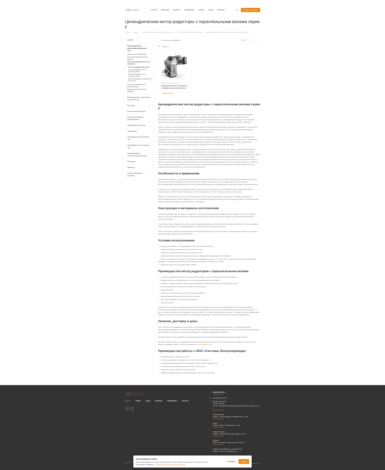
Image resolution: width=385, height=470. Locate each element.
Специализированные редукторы (134, 174)
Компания (158, 401)
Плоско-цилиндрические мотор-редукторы (138, 63)
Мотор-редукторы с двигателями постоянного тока (138, 98)
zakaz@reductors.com (191, 2)
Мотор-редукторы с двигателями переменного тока (137, 48)
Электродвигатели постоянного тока (138, 146)
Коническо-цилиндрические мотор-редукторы (136, 85)
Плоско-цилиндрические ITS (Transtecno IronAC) (137, 75)
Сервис (138, 401)
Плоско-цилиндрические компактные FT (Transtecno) (140, 80)
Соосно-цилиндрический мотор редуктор (137, 58)
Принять (244, 461)
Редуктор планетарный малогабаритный (135, 118)
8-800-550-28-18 (218, 410)
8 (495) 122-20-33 (241, 2)
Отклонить (231, 461)
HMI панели (131, 161)
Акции (148, 401)
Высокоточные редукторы (136, 111)
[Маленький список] (241, 40)
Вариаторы (131, 167)
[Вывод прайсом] (257, 40)
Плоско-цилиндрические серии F (139, 67)
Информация (172, 401)
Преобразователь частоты (136, 125)
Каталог (128, 401)
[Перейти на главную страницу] (136, 394)
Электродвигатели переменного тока (138, 138)
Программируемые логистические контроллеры (137, 154)
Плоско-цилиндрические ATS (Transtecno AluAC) (137, 70)
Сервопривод (132, 131)
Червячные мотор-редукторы (136, 54)
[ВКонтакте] (127, 409)
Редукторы (131, 105)
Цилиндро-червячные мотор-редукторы (136, 90)
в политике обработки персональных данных (171, 464)
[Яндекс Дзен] (132, 409)
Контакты (185, 401)
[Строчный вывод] (254, 40)
